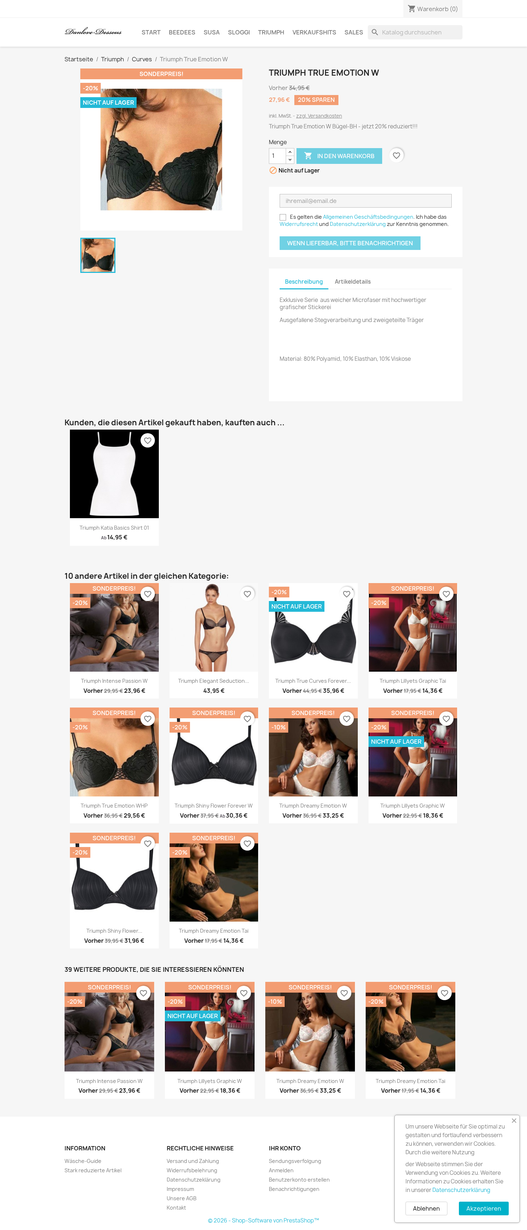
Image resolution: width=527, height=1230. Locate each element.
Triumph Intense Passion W (114, 680)
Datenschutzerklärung (358, 224)
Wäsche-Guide (83, 1161)
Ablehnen (426, 1208)
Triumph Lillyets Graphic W (412, 805)
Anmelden (281, 1170)
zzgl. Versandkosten (319, 116)
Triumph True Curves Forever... (313, 680)
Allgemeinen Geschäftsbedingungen (368, 216)
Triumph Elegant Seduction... (213, 680)
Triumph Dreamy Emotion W (313, 805)
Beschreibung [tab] (304, 281)
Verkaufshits (314, 32)
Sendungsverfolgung (295, 1161)
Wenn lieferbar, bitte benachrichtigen (350, 243)
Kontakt (176, 1207)
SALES (354, 32)
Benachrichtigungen (294, 1189)
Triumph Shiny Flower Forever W (214, 805)
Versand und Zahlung (193, 1161)
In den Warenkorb (339, 155)
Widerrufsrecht (299, 224)
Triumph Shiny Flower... (114, 930)
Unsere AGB (181, 1198)
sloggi (239, 32)
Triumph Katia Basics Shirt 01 (114, 527)
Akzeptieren (483, 1208)
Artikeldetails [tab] (353, 281)
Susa (212, 32)
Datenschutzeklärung (193, 1179)
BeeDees (182, 32)
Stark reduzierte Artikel (93, 1170)
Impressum (180, 1189)
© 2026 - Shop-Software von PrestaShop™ (263, 1220)
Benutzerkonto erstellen (299, 1179)
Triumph (271, 32)
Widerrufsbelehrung (192, 1170)
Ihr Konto (285, 1148)
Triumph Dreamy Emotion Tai (213, 930)
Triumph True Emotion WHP (114, 805)
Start (151, 32)
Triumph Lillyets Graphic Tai (413, 680)
